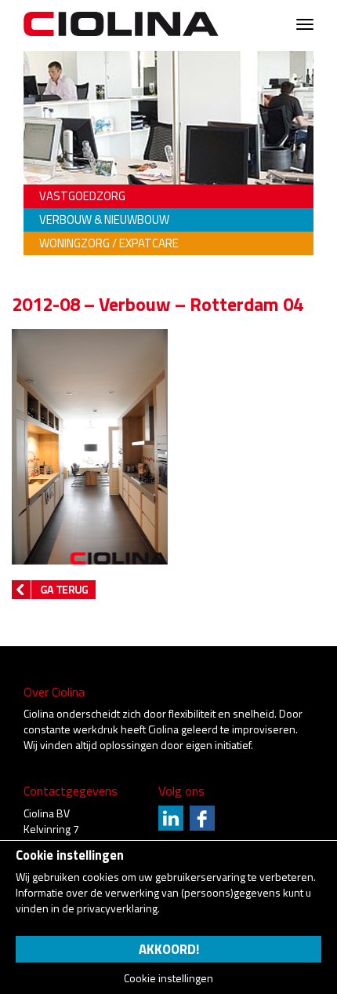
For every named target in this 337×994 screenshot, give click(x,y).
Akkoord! (169, 949)
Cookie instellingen (168, 978)
